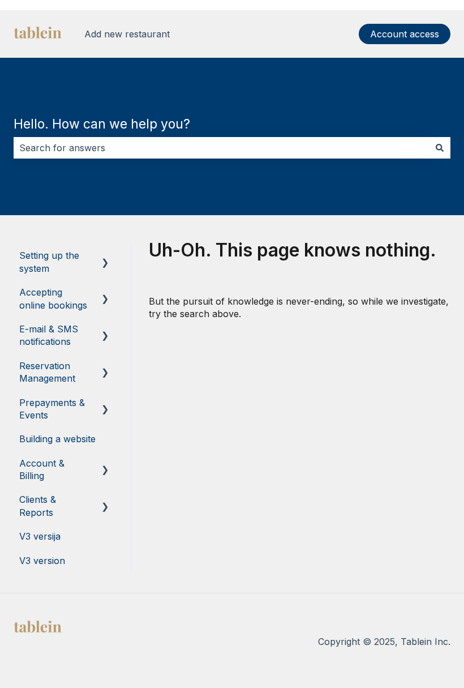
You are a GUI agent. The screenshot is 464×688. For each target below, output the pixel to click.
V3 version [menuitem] (42, 560)
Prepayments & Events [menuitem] (52, 409)
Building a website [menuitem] (57, 439)
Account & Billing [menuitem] (42, 469)
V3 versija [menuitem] (40, 536)
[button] (105, 256)
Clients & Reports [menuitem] (37, 506)
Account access (404, 34)
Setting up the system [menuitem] (49, 262)
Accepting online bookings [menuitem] (53, 298)
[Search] (439, 148)
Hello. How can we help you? (102, 124)
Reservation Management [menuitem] (47, 372)
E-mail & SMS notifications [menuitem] (48, 335)
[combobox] (221, 148)
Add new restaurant (127, 34)
